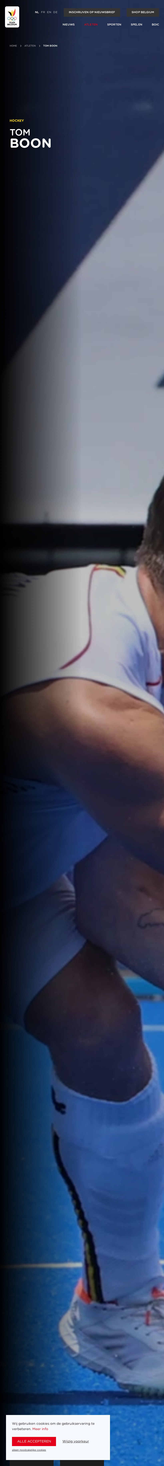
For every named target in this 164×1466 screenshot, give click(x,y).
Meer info (40, 1429)
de (55, 12)
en (49, 12)
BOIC (155, 24)
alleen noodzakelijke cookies (29, 1450)
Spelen (136, 24)
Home (13, 46)
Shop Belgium (143, 12)
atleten (30, 46)
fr (43, 12)
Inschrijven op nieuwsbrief (92, 12)
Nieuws (69, 24)
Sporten (114, 24)
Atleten (91, 24)
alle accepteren (34, 1441)
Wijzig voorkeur (75, 1441)
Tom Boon (50, 46)
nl (37, 12)
